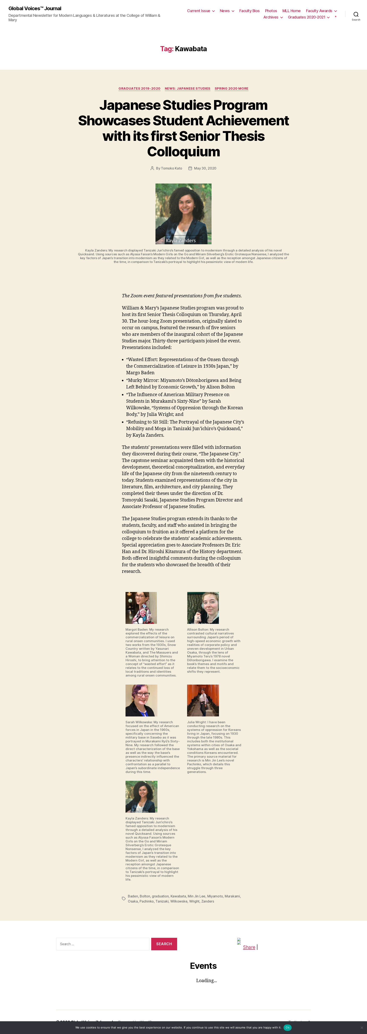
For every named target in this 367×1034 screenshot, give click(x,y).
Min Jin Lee (196, 896)
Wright (194, 901)
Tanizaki (161, 901)
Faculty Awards (319, 10)
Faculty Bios (249, 10)
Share (249, 947)
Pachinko (147, 901)
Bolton (145, 896)
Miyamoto (215, 896)
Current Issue (198, 10)
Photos (271, 10)
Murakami (232, 896)
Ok (287, 1027)
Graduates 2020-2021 (306, 17)
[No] (362, 1028)
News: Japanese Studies (187, 88)
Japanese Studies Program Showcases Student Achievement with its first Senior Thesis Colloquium (183, 128)
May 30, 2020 (205, 168)
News (225, 10)
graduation (160, 896)
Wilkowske (179, 901)
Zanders (207, 901)
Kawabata (178, 896)
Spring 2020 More (231, 88)
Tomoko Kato (171, 168)
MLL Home (291, 10)
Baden (133, 896)
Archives (270, 17)
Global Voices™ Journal (34, 8)
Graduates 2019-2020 (139, 88)
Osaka (133, 901)
